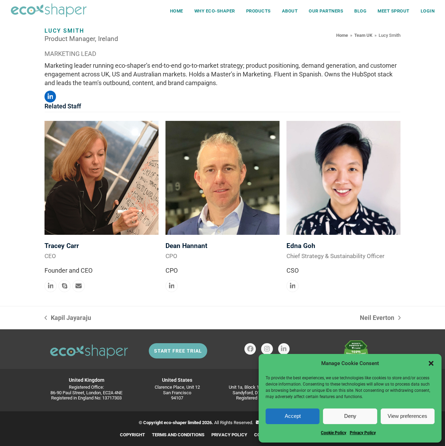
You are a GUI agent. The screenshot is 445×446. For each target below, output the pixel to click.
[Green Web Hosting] (356, 352)
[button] (431, 363)
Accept (293, 416)
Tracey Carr (61, 246)
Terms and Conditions (178, 434)
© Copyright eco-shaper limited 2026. (176, 422)
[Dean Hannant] (222, 177)
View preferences (407, 416)
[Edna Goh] (343, 177)
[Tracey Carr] (101, 177)
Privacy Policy (363, 432)
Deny (350, 416)
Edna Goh (300, 246)
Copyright (132, 434)
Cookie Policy (333, 432)
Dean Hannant (186, 246)
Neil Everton (377, 318)
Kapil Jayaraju (67, 318)
